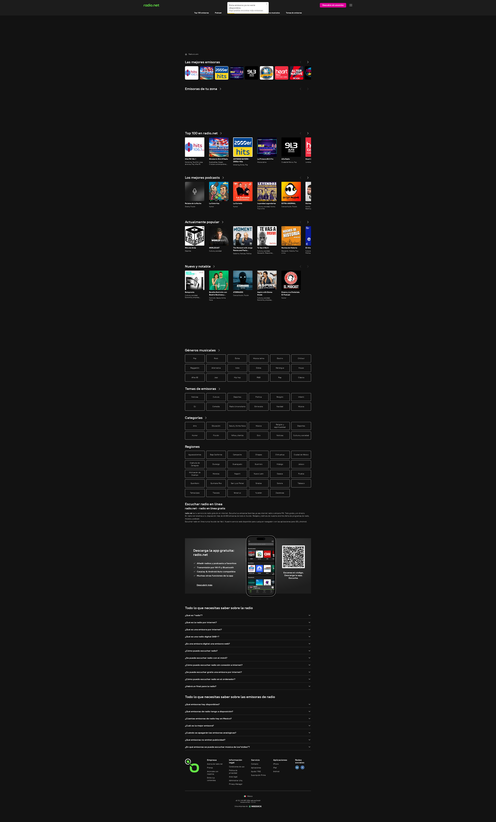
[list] (248, 73)
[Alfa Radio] (251, 73)
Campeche (237, 455)
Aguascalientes (194, 455)
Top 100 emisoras (201, 13)
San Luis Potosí (237, 483)
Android (276, 771)
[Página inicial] (186, 54)
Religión (280, 397)
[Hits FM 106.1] (191, 73)
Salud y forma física (237, 426)
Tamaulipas (195, 493)
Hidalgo (280, 464)
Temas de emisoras (294, 13)
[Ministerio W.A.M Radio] (206, 73)
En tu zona (253, 13)
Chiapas (258, 455)
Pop (194, 358)
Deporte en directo (235, 13)
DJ (195, 407)
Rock (216, 358)
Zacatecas (280, 493)
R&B (259, 377)
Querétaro (195, 483)
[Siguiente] (308, 132)
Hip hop (237, 377)
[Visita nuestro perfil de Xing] (302, 767)
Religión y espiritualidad (280, 426)
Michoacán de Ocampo (194, 474)
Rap (279, 377)
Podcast (218, 13)
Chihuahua (279, 455)
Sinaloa (259, 483)
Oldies (258, 368)
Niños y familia (237, 435)
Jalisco (301, 464)
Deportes (237, 397)
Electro (280, 358)
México (250, 796)
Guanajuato (237, 464)
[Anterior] (300, 132)
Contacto (254, 764)
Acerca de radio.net (215, 764)
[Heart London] (281, 73)
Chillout (301, 358)
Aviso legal (233, 777)
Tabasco (301, 483)
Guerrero (258, 464)
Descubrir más (204, 585)
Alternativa (216, 368)
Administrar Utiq (235, 780)
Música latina (258, 358)
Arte (195, 426)
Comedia (216, 407)
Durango (216, 464)
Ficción (216, 435)
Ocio (258, 435)
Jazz (216, 377)
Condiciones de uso (236, 767)
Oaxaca (280, 474)
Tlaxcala (216, 493)
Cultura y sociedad (301, 435)
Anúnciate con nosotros (212, 773)
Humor (195, 435)
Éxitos (237, 358)
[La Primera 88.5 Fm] (236, 73)
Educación (216, 426)
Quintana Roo (216, 483)
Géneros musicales (272, 13)
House (301, 368)
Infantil (301, 397)
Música (301, 407)
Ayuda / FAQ (256, 771)
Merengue (280, 368)
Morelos (216, 474)
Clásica (301, 377)
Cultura (216, 397)
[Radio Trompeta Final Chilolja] (266, 73)
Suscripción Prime (258, 775)
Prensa (210, 768)
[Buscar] (264, 5)
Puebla (301, 474)
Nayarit (237, 474)
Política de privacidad (233, 772)
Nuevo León (259, 474)
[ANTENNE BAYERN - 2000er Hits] (221, 73)
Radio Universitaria (237, 407)
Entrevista (258, 407)
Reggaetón (194, 368)
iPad (275, 768)
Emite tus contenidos (211, 779)
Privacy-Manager (235, 784)
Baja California (216, 455)
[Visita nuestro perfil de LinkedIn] (297, 767)
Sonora (280, 483)
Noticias (194, 397)
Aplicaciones (256, 768)
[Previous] (300, 61)
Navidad (280, 407)
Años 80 (195, 377)
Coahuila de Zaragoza (195, 464)
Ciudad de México (301, 455)
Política (258, 397)
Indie (237, 368)
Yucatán (258, 493)
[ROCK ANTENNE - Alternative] (296, 73)
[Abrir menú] (350, 5)
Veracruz (237, 493)
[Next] (308, 61)
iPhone (276, 764)
